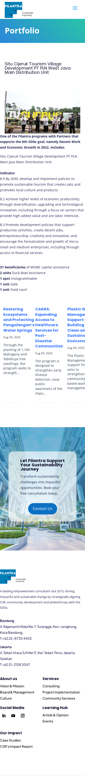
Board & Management (17, 692)
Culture (6, 698)
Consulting (51, 686)
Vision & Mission (12, 686)
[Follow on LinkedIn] (4, 715)
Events (47, 721)
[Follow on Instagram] (22, 715)
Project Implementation (61, 692)
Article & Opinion (55, 715)
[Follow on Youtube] (13, 715)
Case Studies (10, 740)
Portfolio (22, 30)
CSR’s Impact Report (16, 746)
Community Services (58, 698)
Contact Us (42, 508)
